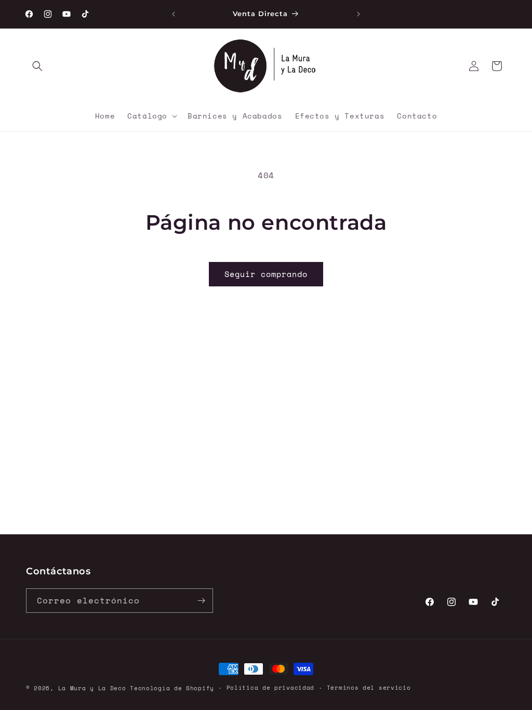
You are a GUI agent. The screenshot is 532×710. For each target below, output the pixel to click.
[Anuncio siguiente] (358, 14)
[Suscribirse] (201, 600)
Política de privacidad (270, 687)
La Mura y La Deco (92, 688)
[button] (37, 66)
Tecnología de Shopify (172, 688)
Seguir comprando (266, 274)
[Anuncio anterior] (173, 14)
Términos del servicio (369, 687)
